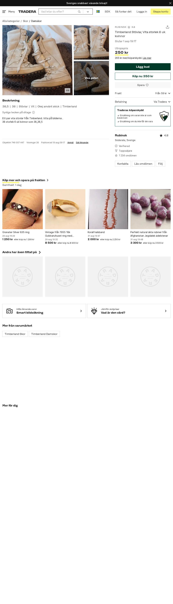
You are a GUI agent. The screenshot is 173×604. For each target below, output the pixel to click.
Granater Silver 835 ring (15, 232)
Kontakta (122, 163)
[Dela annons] (167, 27)
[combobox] (61, 11)
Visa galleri (91, 78)
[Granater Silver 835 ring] (22, 209)
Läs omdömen (143, 163)
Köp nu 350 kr (142, 76)
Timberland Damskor (44, 334)
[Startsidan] (27, 11)
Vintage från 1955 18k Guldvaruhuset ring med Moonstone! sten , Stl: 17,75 (61, 234)
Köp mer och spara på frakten (23, 180)
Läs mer (147, 57)
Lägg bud (143, 66)
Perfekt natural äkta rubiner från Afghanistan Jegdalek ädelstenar (149, 234)
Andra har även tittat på (22, 252)
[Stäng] (170, 3)
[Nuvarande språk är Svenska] (98, 11)
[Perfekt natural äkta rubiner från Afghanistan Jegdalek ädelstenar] (150, 209)
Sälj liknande (82, 142)
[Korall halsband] (108, 209)
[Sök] (79, 11)
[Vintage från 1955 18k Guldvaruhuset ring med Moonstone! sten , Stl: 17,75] (65, 209)
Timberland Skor (15, 334)
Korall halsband (96, 232)
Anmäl (70, 142)
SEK (107, 11)
